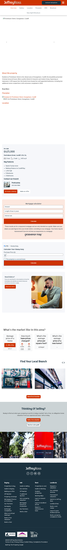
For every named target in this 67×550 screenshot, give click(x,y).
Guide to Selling (24, 486)
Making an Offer (9, 491)
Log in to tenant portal (40, 499)
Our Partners (8, 503)
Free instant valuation (54, 495)
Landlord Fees (54, 503)
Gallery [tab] (21, 8)
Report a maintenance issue (39, 508)
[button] (62, 363)
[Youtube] (35, 473)
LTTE (6, 246)
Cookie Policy (28, 542)
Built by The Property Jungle (14, 545)
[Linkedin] (39, 473)
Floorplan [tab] (39, 8)
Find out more (10, 286)
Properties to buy (9, 486)
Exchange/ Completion (8, 509)
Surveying (7, 506)
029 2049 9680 (16, 185)
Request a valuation (53, 487)
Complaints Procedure (41, 542)
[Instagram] (31, 473)
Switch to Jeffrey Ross (55, 500)
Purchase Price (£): (10, 252)
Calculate (33, 263)
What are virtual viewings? (9, 514)
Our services (23, 489)
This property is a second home (15, 259)
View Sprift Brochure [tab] (33, 13)
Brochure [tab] (53, 8)
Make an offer (24, 191)
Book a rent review (53, 507)
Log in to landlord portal (40, 503)
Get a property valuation (24, 499)
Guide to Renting (40, 489)
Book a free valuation (8, 518)
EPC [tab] (46, 8)
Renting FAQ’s (39, 496)
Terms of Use (9, 542)
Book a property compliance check (55, 516)
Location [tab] (30, 8)
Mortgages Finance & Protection (10, 500)
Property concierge (10, 496)
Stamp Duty (14, 246)
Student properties (38, 492)
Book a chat (8, 522)
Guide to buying (9, 489)
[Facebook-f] (28, 473)
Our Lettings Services (54, 491)
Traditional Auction (23, 495)
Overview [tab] (14, 8)
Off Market (7, 494)
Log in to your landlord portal (55, 511)
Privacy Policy (18, 542)
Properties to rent (40, 486)
